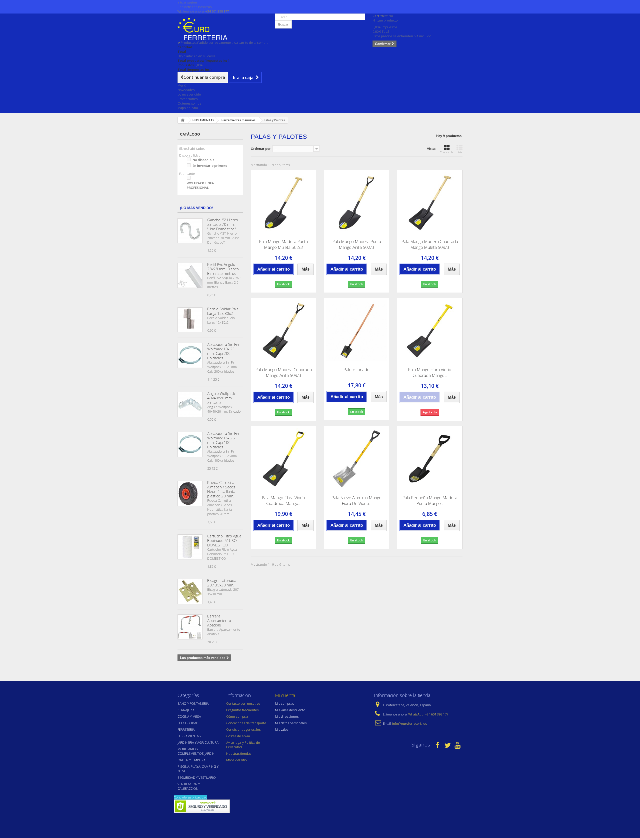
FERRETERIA (186, 729)
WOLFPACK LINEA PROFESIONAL (200, 185)
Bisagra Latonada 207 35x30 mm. (221, 582)
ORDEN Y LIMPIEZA (192, 760)
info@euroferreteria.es (409, 723)
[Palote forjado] (356, 330)
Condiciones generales (243, 729)
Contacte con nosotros (195, 7)
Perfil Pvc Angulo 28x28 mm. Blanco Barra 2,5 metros (223, 269)
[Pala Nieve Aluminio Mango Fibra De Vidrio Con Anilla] (356, 458)
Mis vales (281, 729)
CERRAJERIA (186, 710)
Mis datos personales (290, 723)
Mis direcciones (286, 716)
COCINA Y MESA (189, 716)
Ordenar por (261, 148)
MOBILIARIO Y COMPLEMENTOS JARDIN (196, 751)
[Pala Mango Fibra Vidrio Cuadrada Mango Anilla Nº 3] (283, 458)
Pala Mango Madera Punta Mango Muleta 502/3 (283, 244)
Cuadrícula (447, 152)
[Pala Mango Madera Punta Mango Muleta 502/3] (283, 203)
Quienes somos (189, 103)
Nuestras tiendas (238, 753)
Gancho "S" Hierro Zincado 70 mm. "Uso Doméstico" (222, 224)
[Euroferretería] (223, 28)
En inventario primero (209, 165)
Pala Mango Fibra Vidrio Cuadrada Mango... (429, 372)
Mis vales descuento (290, 710)
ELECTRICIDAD (188, 723)
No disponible (203, 160)
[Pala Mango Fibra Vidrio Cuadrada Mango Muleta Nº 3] (429, 330)
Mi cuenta (285, 695)
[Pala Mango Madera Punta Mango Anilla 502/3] (356, 203)
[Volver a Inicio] (183, 120)
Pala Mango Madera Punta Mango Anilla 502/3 (356, 244)
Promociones (188, 99)
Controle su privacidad (190, 797)
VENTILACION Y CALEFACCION (189, 786)
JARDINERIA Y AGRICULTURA (198, 742)
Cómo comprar (237, 716)
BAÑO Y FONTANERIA (193, 703)
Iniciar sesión (187, 2)
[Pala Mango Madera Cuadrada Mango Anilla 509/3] (283, 330)
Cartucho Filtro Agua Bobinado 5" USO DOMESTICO (224, 540)
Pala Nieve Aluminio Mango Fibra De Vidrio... (357, 500)
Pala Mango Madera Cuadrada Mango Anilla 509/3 (283, 372)
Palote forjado (357, 369)
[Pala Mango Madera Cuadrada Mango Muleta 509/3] (429, 203)
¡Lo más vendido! (196, 208)
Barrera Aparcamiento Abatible (219, 620)
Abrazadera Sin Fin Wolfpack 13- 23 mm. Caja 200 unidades (223, 351)
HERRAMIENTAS (189, 736)
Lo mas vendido (189, 94)
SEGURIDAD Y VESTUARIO (197, 777)
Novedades (186, 90)
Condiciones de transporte (246, 723)
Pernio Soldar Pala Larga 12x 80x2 (222, 311)
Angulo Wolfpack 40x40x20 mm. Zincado (221, 398)
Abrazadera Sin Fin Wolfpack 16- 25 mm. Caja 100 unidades (223, 440)
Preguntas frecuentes (242, 710)
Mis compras (284, 703)
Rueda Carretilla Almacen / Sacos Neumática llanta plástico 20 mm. (221, 489)
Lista (459, 152)
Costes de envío (238, 736)
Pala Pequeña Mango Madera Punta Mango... (429, 500)
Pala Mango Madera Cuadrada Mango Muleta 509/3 (430, 244)
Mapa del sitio (188, 108)
